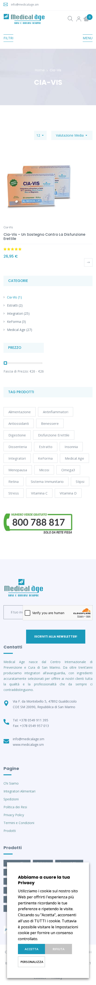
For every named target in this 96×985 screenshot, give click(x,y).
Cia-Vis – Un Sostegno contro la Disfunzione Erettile (44, 236)
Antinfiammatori (55, 411)
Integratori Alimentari (19, 791)
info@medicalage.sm (25, 5)
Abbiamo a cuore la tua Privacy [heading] (44, 880)
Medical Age (16, 329)
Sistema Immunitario (47, 481)
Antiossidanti (18, 423)
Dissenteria (17, 446)
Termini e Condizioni (18, 823)
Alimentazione (19, 411)
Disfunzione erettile (53, 435)
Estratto (45, 446)
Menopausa (17, 470)
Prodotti (9, 830)
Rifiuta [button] (59, 949)
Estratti (12, 305)
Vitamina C (39, 493)
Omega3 (68, 470)
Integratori (15, 313)
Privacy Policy (13, 815)
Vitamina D (68, 493)
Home (40, 70)
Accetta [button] (31, 949)
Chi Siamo (11, 783)
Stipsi (80, 481)
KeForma (14, 321)
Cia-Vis (12, 297)
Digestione (17, 435)
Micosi (44, 470)
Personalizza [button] (32, 962)
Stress (13, 493)
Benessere (50, 423)
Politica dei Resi (15, 807)
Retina (13, 481)
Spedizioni (11, 799)
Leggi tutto (88, 262)
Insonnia (71, 446)
